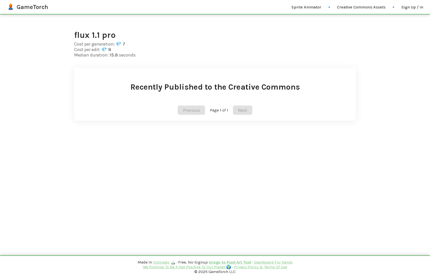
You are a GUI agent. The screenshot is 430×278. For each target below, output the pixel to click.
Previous (191, 110)
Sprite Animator (306, 7)
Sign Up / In (412, 7)
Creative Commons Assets (361, 7)
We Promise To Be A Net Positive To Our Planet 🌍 (187, 267)
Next (242, 110)
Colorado (161, 262)
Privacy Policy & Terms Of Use (260, 267)
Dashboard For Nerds (273, 262)
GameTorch (32, 6)
